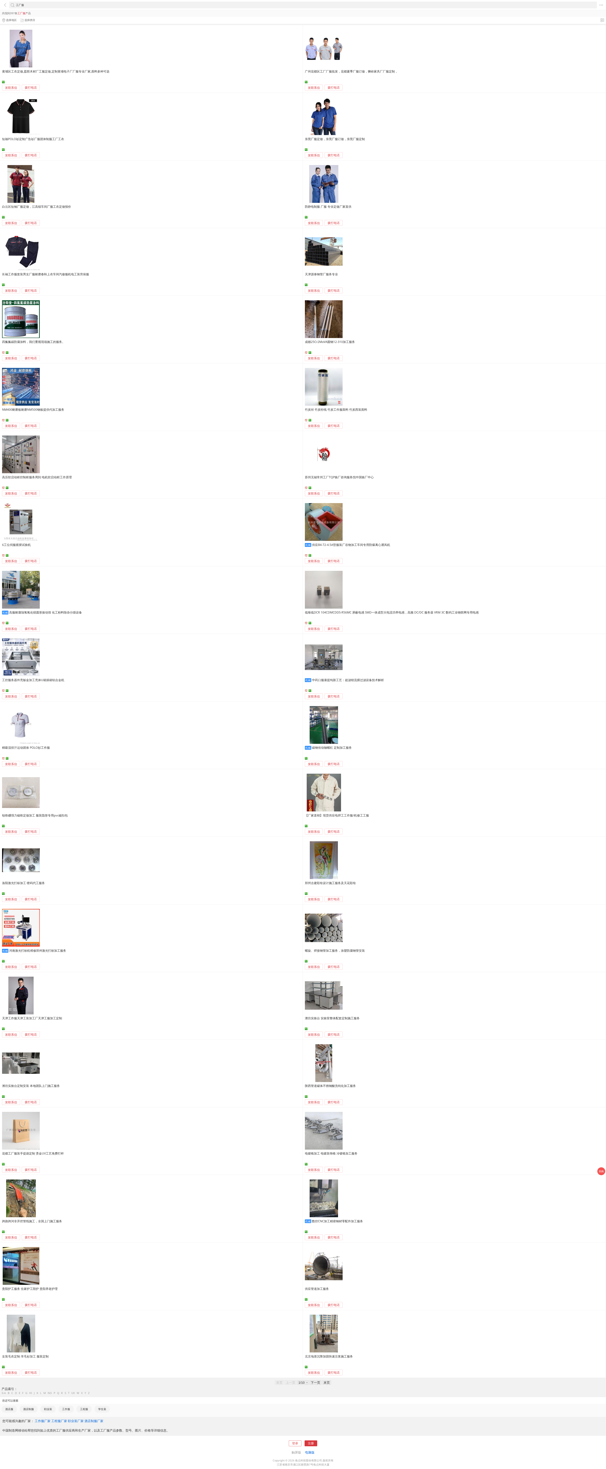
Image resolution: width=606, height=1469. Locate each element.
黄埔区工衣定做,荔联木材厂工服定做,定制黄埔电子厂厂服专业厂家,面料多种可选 (55, 71)
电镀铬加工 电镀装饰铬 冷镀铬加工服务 (331, 1153)
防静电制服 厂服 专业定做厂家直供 (328, 207)
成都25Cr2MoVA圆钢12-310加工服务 (330, 342)
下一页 (315, 1382)
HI (30, 1393)
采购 (601, 1171)
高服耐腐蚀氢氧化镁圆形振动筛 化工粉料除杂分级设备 (45, 612)
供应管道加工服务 (317, 1289)
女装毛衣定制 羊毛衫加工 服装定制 (25, 1356)
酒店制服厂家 (93, 1421)
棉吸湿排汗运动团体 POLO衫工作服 (26, 748)
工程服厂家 (59, 1421)
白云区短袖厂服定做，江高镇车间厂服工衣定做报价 (36, 207)
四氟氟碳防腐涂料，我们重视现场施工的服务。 (33, 342)
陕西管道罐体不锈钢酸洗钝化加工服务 (330, 1086)
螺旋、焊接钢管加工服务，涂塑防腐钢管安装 (335, 950)
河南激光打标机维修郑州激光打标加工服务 (37, 950)
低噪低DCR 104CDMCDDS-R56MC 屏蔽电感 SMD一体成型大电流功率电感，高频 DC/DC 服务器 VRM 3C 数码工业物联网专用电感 (392, 612)
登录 (295, 1443)
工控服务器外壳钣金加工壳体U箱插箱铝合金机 (33, 680)
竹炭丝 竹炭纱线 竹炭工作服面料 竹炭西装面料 (336, 409)
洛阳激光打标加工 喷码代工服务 (23, 883)
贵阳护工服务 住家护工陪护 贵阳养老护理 (30, 1289)
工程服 (84, 1409)
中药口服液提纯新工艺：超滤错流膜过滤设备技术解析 (348, 680)
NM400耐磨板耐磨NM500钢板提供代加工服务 (33, 409)
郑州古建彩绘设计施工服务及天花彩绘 (330, 883)
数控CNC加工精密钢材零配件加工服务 (337, 1221)
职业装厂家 (76, 1421)
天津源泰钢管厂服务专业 (321, 274)
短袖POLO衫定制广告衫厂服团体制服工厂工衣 (33, 139)
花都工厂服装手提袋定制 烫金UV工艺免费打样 (33, 1153)
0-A (4, 1393)
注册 (311, 1443)
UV (73, 1393)
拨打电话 (31, 87)
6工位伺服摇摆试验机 (16, 545)
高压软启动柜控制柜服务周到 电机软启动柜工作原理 (37, 477)
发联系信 (11, 88)
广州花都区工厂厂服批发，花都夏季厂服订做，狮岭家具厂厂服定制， (351, 71)
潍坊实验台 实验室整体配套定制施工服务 (332, 1018)
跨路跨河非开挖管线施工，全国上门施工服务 (32, 1221)
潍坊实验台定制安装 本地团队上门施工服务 (31, 1086)
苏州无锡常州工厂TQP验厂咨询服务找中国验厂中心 (339, 477)
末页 (327, 1382)
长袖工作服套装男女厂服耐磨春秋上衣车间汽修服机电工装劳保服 (45, 274)
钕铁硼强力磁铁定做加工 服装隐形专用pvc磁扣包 (35, 815)
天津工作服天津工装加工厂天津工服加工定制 (32, 1018)
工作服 (66, 1409)
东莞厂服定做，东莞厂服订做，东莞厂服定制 (335, 139)
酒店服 (9, 1409)
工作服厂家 (42, 1421)
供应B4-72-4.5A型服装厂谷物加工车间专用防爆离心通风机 (351, 545)
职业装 (48, 1409)
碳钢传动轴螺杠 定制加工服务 (332, 748)
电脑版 (310, 1452)
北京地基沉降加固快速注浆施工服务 (329, 1356)
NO (50, 1393)
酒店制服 (28, 1409)
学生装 (102, 1409)
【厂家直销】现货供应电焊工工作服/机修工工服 (337, 815)
